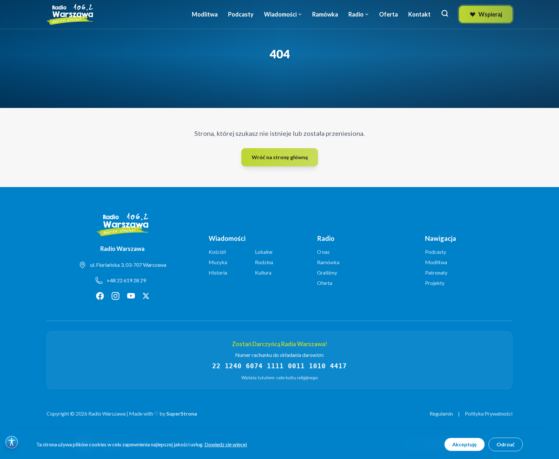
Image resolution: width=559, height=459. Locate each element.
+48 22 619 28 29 (126, 280)
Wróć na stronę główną (280, 157)
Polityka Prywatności (488, 413)
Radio (356, 14)
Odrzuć (506, 444)
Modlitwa (205, 14)
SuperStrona (181, 413)
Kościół (217, 252)
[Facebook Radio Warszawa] (100, 296)
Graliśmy (327, 272)
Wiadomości (280, 14)
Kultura (263, 272)
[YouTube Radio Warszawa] (131, 296)
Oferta (388, 14)
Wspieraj (490, 14)
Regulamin (441, 413)
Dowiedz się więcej (225, 444)
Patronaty (436, 272)
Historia (218, 272)
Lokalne (263, 252)
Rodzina (264, 262)
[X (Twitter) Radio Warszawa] (146, 296)
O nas (323, 252)
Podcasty (241, 14)
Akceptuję (464, 444)
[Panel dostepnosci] (11, 442)
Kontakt (419, 14)
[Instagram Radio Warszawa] (115, 296)
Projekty (434, 283)
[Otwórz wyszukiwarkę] (445, 13)
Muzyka (218, 262)
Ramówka (325, 14)
